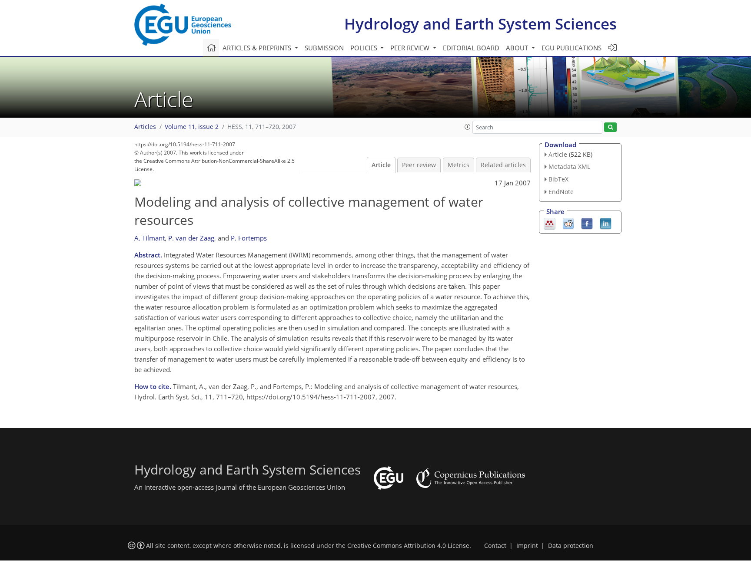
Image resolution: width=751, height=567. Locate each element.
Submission (324, 47)
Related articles (503, 165)
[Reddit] (568, 222)
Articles (145, 127)
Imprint (527, 546)
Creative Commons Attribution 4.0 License (408, 546)
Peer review (419, 165)
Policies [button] (364, 47)
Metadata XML (569, 166)
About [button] (518, 47)
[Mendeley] (549, 222)
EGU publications (571, 47)
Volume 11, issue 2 (192, 127)
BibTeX (558, 179)
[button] (468, 127)
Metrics (458, 165)
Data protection (570, 546)
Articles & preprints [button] (258, 47)
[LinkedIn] (605, 222)
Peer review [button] (410, 47)
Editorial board (471, 47)
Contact (495, 546)
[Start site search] (610, 127)
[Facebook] (587, 222)
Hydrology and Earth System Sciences (480, 23)
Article (381, 165)
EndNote (561, 192)
